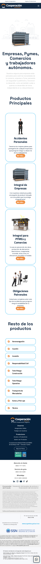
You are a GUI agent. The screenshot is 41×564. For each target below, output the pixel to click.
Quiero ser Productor (20, 439)
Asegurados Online (20, 428)
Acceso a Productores (20, 437)
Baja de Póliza (20, 448)
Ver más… (20, 155)
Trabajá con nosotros (20, 431)
